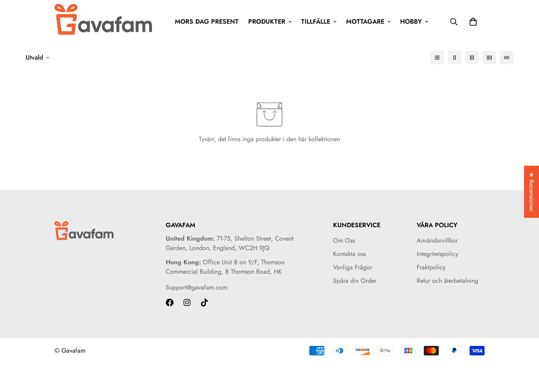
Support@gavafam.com (196, 287)
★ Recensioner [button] (531, 191)
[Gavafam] (103, 21)
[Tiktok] (204, 302)
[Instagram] (187, 302)
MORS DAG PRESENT (207, 21)
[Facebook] (170, 302)
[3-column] (472, 57)
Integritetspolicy (437, 253)
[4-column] (489, 57)
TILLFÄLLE (315, 21)
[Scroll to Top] (524, 325)
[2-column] (454, 57)
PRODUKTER (266, 21)
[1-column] (437, 57)
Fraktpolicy (431, 267)
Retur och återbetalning (447, 280)
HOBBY (411, 21)
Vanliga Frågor (352, 267)
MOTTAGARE (365, 21)
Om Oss (344, 240)
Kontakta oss (349, 253)
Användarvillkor (437, 240)
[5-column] (506, 57)
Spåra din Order (354, 280)
